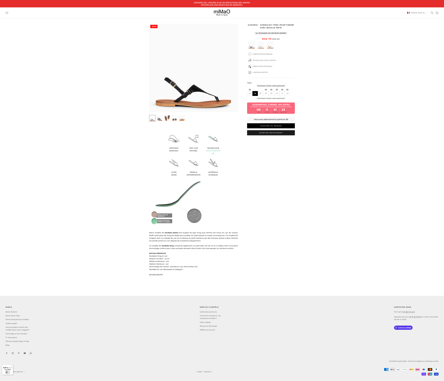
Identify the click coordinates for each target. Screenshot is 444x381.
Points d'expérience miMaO (17, 319)
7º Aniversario (11, 337)
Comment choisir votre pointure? (271, 85)
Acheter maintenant (271, 133)
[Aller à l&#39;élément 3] (167, 118)
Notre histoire (11, 312)
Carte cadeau (205, 322)
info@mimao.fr (409, 312)
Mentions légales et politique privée (423, 361)
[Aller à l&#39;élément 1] (152, 118)
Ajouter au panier (271, 126)
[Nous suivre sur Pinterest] (19, 353)
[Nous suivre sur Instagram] (13, 353)
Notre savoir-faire (13, 316)
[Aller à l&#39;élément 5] (182, 118)
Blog (7, 345)
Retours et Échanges (208, 326)
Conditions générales (398, 361)
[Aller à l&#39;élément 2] (160, 118)
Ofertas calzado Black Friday (17, 341)
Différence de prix (207, 330)
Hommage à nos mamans (16, 334)
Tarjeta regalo (11, 323)
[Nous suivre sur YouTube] (25, 353)
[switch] (7, 372)
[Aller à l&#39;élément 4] (174, 118)
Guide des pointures (208, 312)
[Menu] (11, 366)
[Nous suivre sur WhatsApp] (31, 353)
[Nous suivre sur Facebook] (7, 353)
